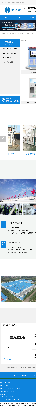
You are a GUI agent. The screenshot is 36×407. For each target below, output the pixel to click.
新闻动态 (5, 325)
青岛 (10, 405)
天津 (23, 405)
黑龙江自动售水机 (8, 62)
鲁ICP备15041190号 (30, 403)
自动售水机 (31, 17)
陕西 (26, 405)
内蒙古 (32, 405)
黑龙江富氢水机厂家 (28, 33)
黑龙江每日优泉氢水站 (9, 53)
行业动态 (14, 325)
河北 (18, 405)
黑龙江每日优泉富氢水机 (10, 48)
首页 (6, 17)
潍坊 (13, 405)
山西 (29, 405)
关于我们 (18, 17)
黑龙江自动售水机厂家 (11, 33)
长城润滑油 (10, 367)
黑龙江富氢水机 (20, 33)
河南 (21, 405)
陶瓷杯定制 (16, 367)
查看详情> (9, 359)
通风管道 (30, 367)
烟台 (15, 405)
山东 (7, 405)
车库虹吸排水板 (23, 367)
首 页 (13, 375)
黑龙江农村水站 (7, 57)
